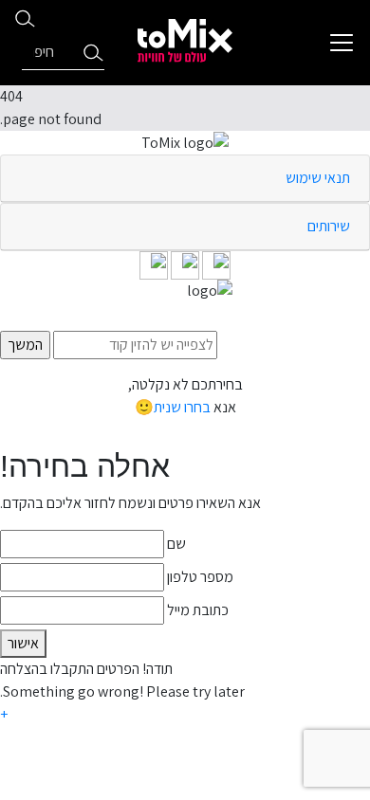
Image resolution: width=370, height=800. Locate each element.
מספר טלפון (200, 577)
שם (176, 544)
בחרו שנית (182, 407)
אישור (23, 643)
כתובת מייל (198, 610)
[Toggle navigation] (341, 43)
